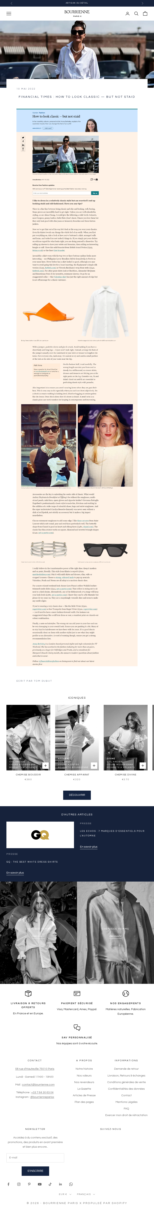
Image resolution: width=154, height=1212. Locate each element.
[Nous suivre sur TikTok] (50, 1184)
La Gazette (84, 1088)
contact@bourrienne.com (38, 1084)
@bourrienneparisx (42, 1097)
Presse (12, 854)
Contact (126, 1095)
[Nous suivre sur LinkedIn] (61, 1184)
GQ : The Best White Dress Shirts (32, 862)
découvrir (115, 936)
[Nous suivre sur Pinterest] (29, 1184)
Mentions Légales (127, 1102)
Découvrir (77, 795)
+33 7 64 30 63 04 (42, 1092)
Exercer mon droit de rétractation (126, 1115)
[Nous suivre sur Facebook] (8, 1184)
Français (84, 1194)
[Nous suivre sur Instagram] (19, 1184)
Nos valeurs (84, 1075)
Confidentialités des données (126, 1088)
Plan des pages (84, 1102)
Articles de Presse (84, 1095)
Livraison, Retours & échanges (126, 1075)
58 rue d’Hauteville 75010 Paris (34, 1068)
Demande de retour (126, 1068)
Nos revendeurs (84, 1082)
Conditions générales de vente (126, 1082)
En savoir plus (15, 872)
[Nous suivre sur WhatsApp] (71, 1184)
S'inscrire (35, 1170)
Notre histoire (84, 1068)
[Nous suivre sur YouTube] (40, 1184)
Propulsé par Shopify (105, 1203)
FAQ (126, 1108)
